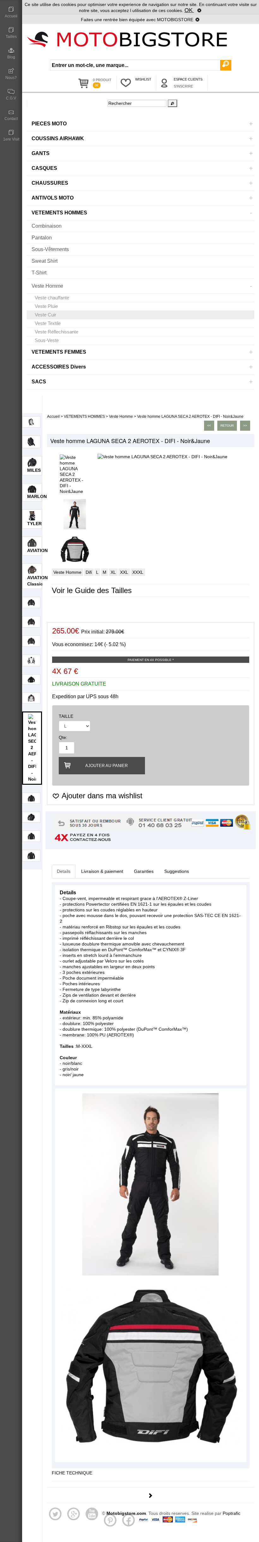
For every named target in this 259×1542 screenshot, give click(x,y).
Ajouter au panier (106, 765)
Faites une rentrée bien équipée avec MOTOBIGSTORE (137, 19)
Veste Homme (47, 286)
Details (63, 871)
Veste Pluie (46, 306)
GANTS (41, 153)
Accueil (11, 16)
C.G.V (11, 98)
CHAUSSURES (50, 183)
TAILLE (66, 716)
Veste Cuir (45, 314)
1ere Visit (11, 139)
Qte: (63, 737)
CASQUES (44, 168)
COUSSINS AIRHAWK (58, 138)
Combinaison (47, 226)
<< (209, 425)
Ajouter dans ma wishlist (101, 795)
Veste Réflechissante (56, 331)
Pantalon (42, 237)
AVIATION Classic (37, 580)
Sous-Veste (47, 340)
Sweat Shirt (44, 261)
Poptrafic (231, 1513)
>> (245, 425)
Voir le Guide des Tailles (92, 590)
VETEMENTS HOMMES (59, 212)
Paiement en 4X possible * (151, 660)
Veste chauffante (52, 297)
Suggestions (176, 871)
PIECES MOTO (49, 123)
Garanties (144, 871)
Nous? (11, 77)
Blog (11, 57)
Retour (227, 425)
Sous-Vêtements (50, 249)
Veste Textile (48, 323)
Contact (11, 119)
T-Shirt (39, 272)
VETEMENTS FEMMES (59, 352)
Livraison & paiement (102, 871)
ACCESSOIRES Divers (59, 366)
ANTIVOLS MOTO (53, 198)
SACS (39, 381)
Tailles (11, 36)
